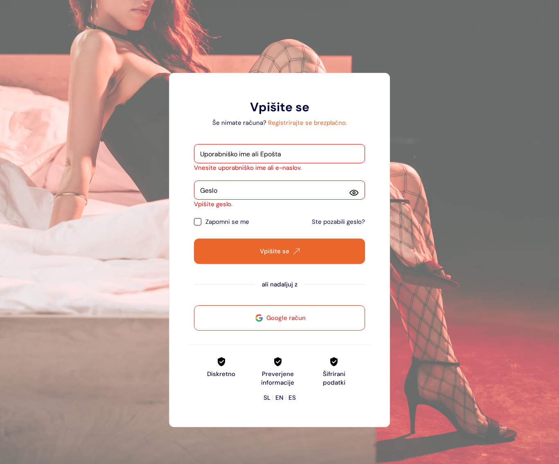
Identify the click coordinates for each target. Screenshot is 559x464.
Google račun (286, 318)
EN (279, 398)
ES (292, 398)
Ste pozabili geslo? (338, 222)
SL (267, 398)
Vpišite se (274, 251)
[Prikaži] (354, 193)
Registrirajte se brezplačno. (307, 123)
